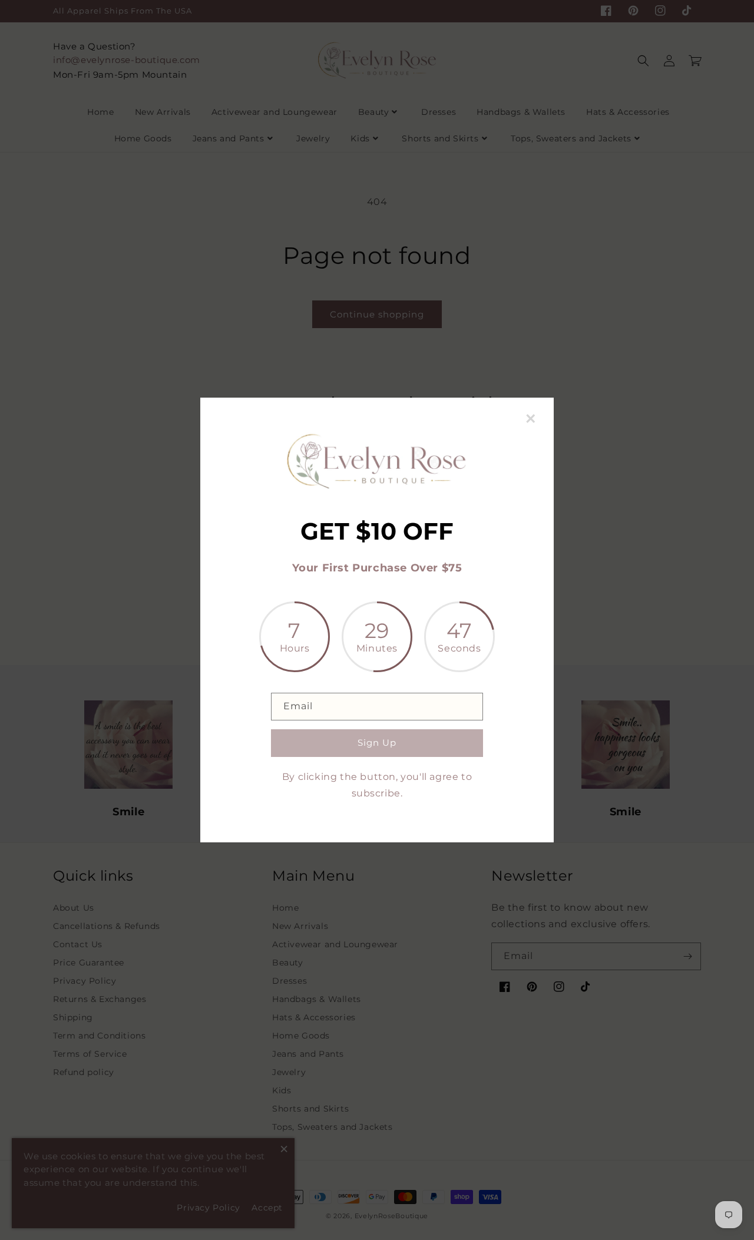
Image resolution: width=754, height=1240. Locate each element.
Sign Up (377, 742)
